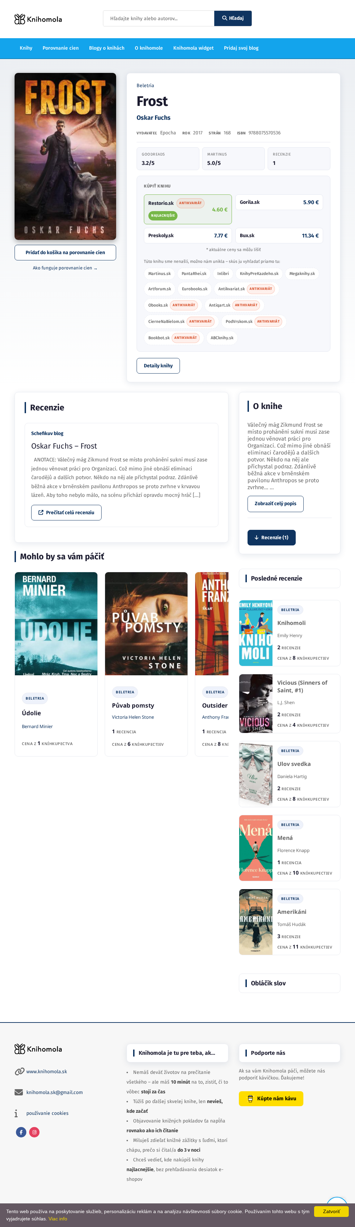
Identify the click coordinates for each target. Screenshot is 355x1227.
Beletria (145, 86)
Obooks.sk (171, 305)
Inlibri (223, 273)
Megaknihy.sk (302, 273)
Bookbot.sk (172, 337)
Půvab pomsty (133, 705)
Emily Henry (289, 635)
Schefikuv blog (47, 433)
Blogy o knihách (106, 48)
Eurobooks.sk (194, 288)
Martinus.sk (159, 273)
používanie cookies (47, 1113)
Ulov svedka (294, 764)
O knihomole (149, 48)
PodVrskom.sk (253, 321)
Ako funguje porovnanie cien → (65, 267)
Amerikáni (291, 912)
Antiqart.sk (233, 305)
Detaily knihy (158, 366)
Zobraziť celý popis (275, 504)
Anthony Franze (218, 717)
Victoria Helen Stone (133, 717)
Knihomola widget (193, 48)
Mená (285, 838)
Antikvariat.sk (245, 288)
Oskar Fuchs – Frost (64, 446)
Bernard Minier (37, 726)
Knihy (26, 48)
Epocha (168, 133)
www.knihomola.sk (46, 1072)
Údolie (31, 713)
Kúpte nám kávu (276, 1098)
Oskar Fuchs (154, 118)
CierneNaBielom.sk (180, 321)
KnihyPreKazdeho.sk (259, 273)
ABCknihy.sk (222, 337)
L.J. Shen (286, 702)
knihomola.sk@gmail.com (54, 1092)
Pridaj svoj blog (241, 48)
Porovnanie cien (61, 48)
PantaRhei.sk (194, 273)
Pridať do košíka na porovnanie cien (65, 253)
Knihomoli (291, 623)
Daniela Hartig (292, 776)
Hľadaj (236, 18)
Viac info (58, 1218)
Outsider (215, 705)
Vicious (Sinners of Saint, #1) (302, 686)
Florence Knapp (293, 850)
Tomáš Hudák (291, 924)
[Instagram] (34, 1132)
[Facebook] (21, 1132)
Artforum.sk (159, 288)
